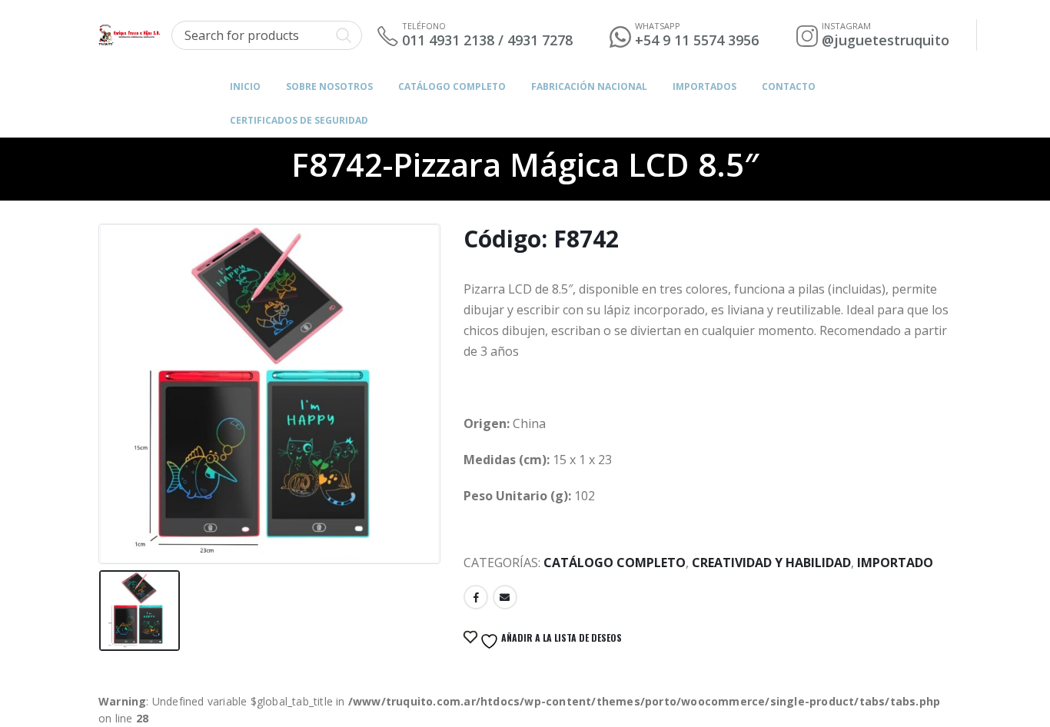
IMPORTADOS (704, 86)
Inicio (245, 86)
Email (505, 597)
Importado (895, 562)
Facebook (476, 597)
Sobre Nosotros (329, 86)
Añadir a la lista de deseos (560, 637)
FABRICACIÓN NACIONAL (589, 86)
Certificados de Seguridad (299, 120)
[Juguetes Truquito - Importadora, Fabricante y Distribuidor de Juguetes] (129, 35)
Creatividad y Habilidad (771, 562)
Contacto (789, 86)
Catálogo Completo (452, 86)
